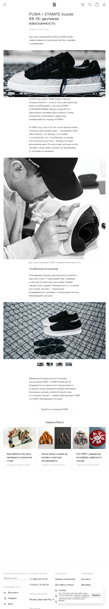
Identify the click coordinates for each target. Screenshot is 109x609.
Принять (96, 595)
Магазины (86, 585)
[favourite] (82, 4)
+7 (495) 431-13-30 (38, 579)
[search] (89, 4)
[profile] (104, 4)
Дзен (10, 604)
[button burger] (4, 4)
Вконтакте (13, 593)
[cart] (96, 4)
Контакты (86, 579)
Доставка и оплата (64, 585)
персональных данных (66, 597)
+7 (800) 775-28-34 (39, 585)
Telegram (12, 598)
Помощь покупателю (65, 579)
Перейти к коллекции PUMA (54, 409)
